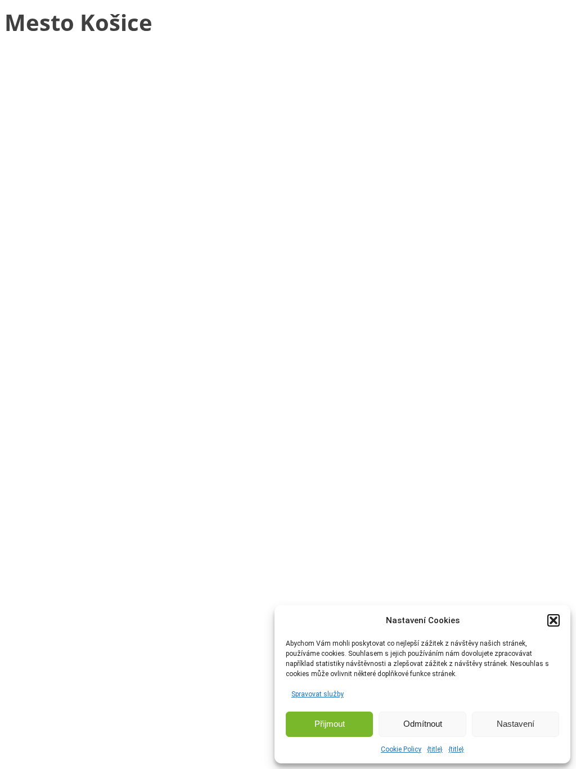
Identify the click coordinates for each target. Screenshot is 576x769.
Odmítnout (422, 723)
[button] (553, 620)
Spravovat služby (317, 694)
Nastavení (515, 723)
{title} (435, 749)
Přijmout (329, 723)
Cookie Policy (401, 749)
